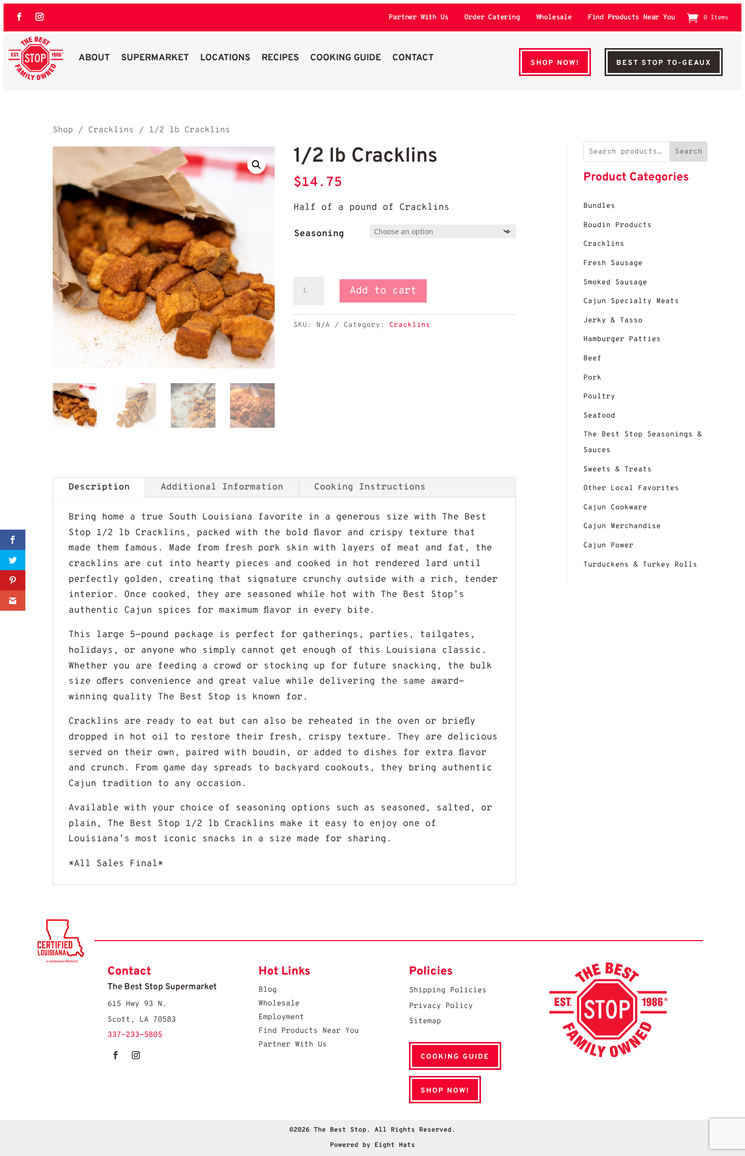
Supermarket (155, 58)
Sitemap (425, 1021)
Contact (413, 58)
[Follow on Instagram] (39, 17)
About (94, 58)
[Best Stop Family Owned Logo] (36, 58)
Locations (225, 58)
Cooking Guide (345, 58)
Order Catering (491, 18)
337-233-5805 (134, 1035)
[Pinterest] (12, 580)
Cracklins (111, 130)
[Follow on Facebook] (19, 17)
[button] (256, 165)
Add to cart (383, 290)
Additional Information (222, 487)
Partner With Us (418, 18)
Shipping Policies (448, 990)
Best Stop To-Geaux (663, 63)
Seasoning (319, 234)
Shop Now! (555, 63)
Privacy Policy (441, 1006)
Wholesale (554, 18)
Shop (63, 130)
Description (99, 487)
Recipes (280, 58)
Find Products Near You (631, 18)
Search (688, 151)
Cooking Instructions (370, 487)
